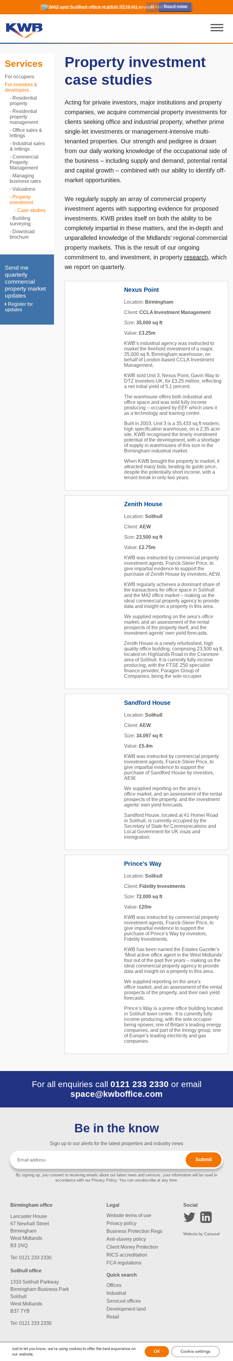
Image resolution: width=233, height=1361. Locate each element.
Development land (126, 1309)
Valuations (23, 189)
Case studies (31, 210)
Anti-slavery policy (126, 1239)
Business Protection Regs (134, 1231)
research (196, 257)
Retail (112, 1316)
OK (157, 1351)
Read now (175, 6)
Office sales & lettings (26, 133)
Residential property (23, 100)
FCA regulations (123, 1262)
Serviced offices (123, 1301)
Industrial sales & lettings (27, 146)
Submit (203, 1159)
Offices (113, 1285)
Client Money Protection (132, 1247)
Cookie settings (196, 1351)
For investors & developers (21, 87)
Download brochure (22, 234)
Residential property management (24, 117)
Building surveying (20, 221)
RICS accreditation (126, 1254)
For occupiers (19, 76)
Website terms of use (128, 1215)
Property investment (21, 199)
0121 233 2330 (139, 1084)
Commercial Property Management (24, 162)
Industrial (116, 1293)
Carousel (212, 1234)
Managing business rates (25, 178)
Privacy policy (121, 1223)
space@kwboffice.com (116, 1094)
